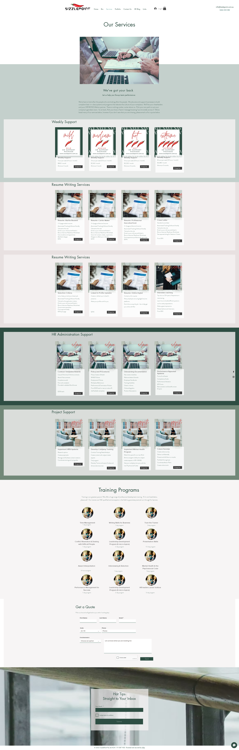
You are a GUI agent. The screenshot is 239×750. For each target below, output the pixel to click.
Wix (143, 748)
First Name (83, 618)
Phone (104, 628)
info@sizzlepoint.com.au (225, 7)
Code (82, 628)
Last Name (103, 618)
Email (121, 618)
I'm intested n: (85, 637)
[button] (164, 8)
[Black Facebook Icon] (233, 372)
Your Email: (98, 706)
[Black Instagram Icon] (233, 377)
